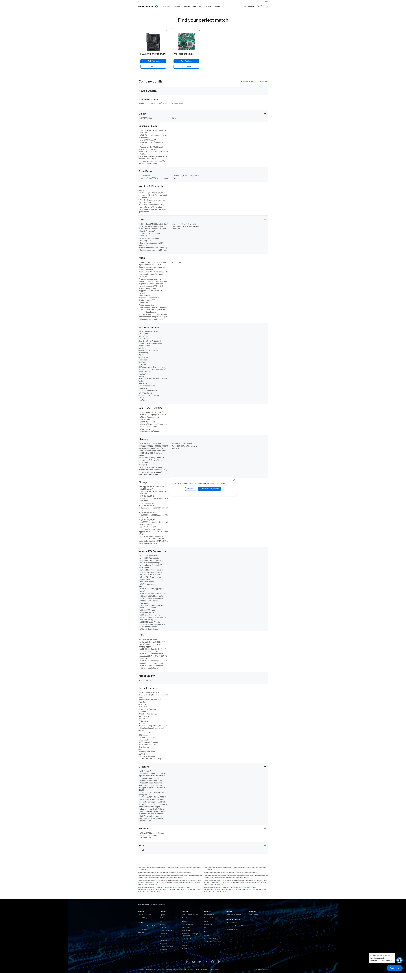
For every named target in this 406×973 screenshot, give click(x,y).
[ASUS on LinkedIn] (187, 962)
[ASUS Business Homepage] (148, 6)
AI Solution (185, 948)
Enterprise (185, 918)
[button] (257, 6)
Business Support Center (233, 915)
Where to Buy (142, 932)
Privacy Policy (215, 969)
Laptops (162, 915)
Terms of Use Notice (202, 969)
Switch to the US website (209, 489)
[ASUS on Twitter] (200, 962)
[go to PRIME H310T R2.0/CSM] (186, 42)
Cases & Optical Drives (167, 946)
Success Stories (209, 918)
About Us (141, 2)
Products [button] (166, 6)
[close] (234, 480)
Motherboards (164, 934)
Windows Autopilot (209, 945)
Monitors (162, 924)
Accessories (163, 949)
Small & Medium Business (190, 915)
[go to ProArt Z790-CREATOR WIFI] (153, 42)
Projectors (163, 927)
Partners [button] (207, 6)
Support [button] (217, 6)
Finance (184, 942)
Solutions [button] (176, 6)
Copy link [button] (263, 81)
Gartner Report (208, 924)
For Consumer (248, 6)
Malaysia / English (262, 969)
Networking (163, 943)
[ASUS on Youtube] (193, 962)
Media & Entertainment (189, 939)
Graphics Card (164, 937)
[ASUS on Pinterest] (219, 962)
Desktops (163, 918)
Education (185, 921)
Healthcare (185, 927)
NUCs (161, 921)
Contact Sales (253, 918)
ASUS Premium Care (232, 923)
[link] (153, 67)
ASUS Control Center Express (213, 942)
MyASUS (206, 935)
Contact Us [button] (264, 2)
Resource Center (209, 915)
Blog (205, 927)
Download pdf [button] (248, 81)
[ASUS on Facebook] (206, 962)
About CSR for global (144, 918)
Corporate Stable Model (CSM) (235, 926)
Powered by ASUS (231, 929)
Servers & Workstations (167, 930)
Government (185, 945)
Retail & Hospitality (187, 924)
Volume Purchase (254, 915)
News (206, 921)
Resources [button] (197, 6)
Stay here (190, 489)
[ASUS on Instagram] (212, 962)
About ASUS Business (144, 915)
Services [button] (186, 6)
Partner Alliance (142, 929)
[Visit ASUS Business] (144, 904)
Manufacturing (186, 930)
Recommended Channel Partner (147, 926)
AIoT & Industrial (165, 940)
